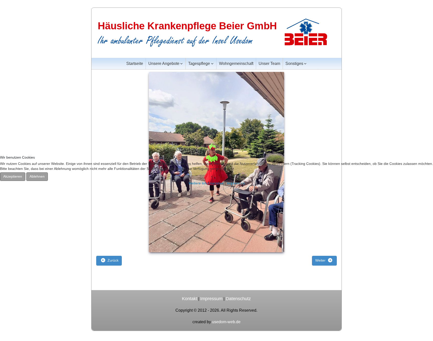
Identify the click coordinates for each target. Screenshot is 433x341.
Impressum (236, 183)
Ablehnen (37, 176)
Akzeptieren (12, 176)
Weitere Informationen (206, 183)
